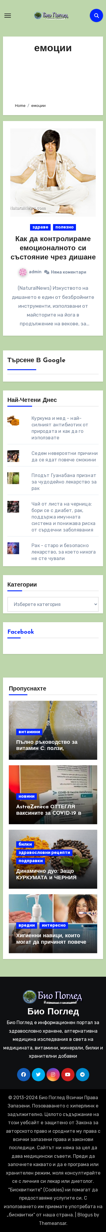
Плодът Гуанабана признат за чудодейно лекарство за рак (64, 482)
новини (26, 796)
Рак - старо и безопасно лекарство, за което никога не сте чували (64, 552)
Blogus (85, 1215)
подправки (31, 860)
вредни (27, 925)
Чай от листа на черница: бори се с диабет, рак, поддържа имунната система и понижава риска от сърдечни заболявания (63, 517)
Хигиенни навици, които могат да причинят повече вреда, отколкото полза (51, 942)
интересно (54, 925)
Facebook (20, 632)
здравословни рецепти (44, 852)
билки (25, 844)
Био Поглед (53, 1012)
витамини (29, 731)
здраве (40, 227)
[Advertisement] (53, 76)
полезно (64, 227)
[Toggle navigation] (7, 15)
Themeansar (52, 1223)
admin (35, 271)
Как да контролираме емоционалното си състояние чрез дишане (53, 248)
